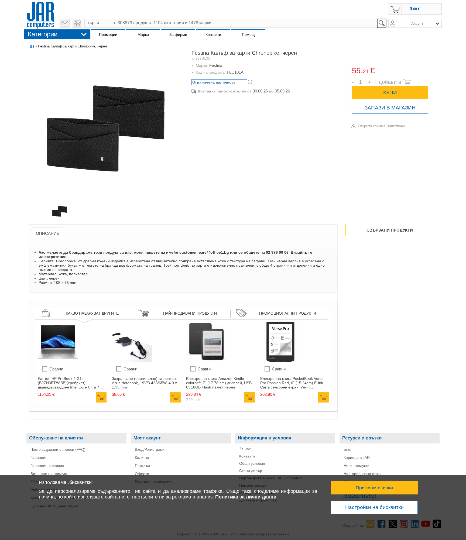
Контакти (247, 456)
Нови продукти (356, 465)
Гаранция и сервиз (47, 465)
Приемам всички (374, 487)
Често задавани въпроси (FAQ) (57, 449)
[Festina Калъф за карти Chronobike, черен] (106, 127)
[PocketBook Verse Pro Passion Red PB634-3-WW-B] (280, 361)
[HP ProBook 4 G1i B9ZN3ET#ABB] (58, 361)
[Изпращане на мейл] (64, 23)
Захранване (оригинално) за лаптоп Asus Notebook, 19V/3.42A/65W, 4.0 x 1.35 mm (144, 382)
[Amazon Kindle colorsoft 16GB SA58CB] (206, 361)
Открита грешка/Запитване (381, 126)
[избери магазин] (77, 23)
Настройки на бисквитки (374, 507)
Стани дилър (250, 471)
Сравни (56, 369)
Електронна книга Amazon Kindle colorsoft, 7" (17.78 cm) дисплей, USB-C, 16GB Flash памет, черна (219, 382)
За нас (245, 449)
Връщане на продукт (48, 474)
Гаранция (38, 457)
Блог (348, 449)
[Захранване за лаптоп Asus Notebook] (132, 361)
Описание (47, 233)
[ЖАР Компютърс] (40, 14)
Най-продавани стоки (363, 474)
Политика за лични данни (245, 497)
